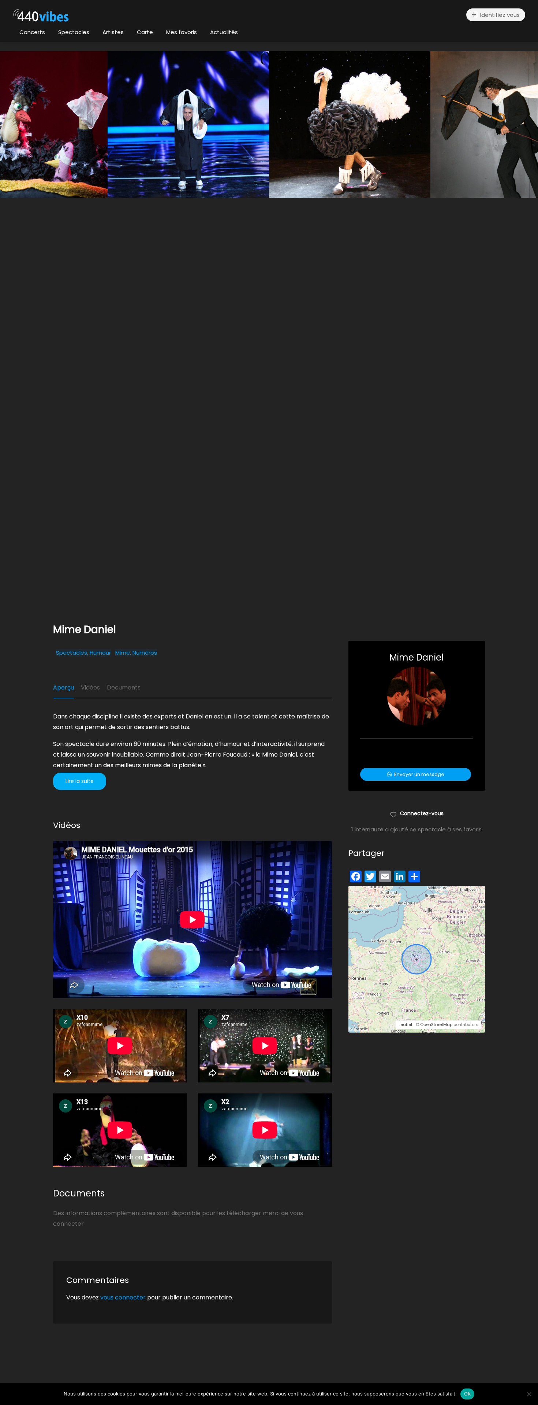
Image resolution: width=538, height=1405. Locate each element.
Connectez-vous (422, 813)
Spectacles (73, 32)
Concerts (32, 32)
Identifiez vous (499, 15)
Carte (145, 32)
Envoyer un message (418, 774)
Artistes (113, 32)
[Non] (529, 1394)
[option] (349, 124)
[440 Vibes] (41, 15)
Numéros (144, 652)
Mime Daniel (416, 657)
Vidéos (90, 687)
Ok (467, 1394)
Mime (122, 652)
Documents (124, 687)
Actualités (224, 32)
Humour (100, 652)
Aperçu (63, 687)
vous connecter (123, 1297)
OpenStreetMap (436, 1024)
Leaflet (405, 1024)
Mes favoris (181, 32)
